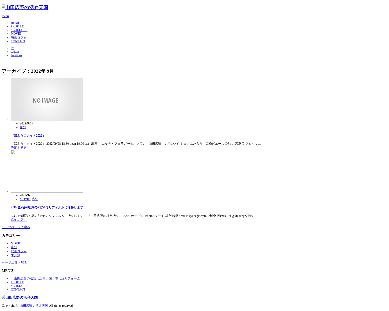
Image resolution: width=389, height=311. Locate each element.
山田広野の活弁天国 (34, 305)
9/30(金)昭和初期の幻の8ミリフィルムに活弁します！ (48, 207)
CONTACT (18, 41)
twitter (15, 51)
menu (5, 16)
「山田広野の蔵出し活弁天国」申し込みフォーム (45, 278)
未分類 (15, 255)
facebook (16, 55)
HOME (15, 23)
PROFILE (17, 26)
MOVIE (16, 33)
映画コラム (19, 37)
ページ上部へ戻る (14, 262)
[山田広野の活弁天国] (25, 7)
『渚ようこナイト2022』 (28, 135)
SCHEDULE (19, 30)
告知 (23, 127)
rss (12, 48)
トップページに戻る (16, 227)
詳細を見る (19, 147)
